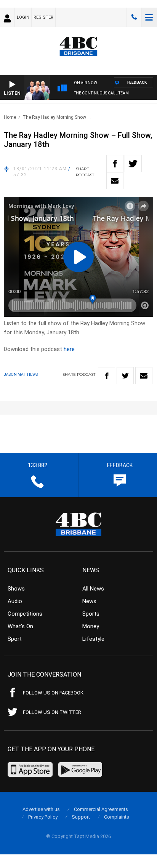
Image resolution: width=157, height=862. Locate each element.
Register (43, 17)
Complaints (116, 817)
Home (10, 117)
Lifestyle (93, 638)
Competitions (25, 613)
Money (90, 626)
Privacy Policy (43, 817)
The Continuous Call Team (101, 93)
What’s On (20, 626)
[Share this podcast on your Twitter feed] (133, 163)
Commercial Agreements (101, 809)
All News (93, 588)
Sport (15, 638)
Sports (90, 613)
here (69, 349)
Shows (16, 588)
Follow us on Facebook (53, 693)
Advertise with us (41, 809)
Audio (15, 601)
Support (81, 817)
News (89, 601)
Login (23, 17)
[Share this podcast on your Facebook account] (114, 163)
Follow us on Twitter (52, 712)
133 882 (134, 17)
